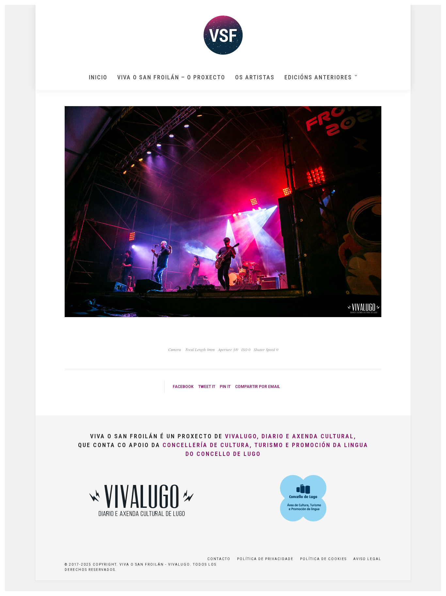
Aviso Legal (367, 559)
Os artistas (255, 77)
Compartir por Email (257, 386)
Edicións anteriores (318, 77)
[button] (432, 9)
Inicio (98, 77)
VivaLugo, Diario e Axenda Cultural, (290, 436)
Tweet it (206, 386)
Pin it (225, 386)
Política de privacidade (265, 559)
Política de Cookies (323, 559)
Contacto (219, 559)
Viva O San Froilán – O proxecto (171, 77)
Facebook (183, 386)
